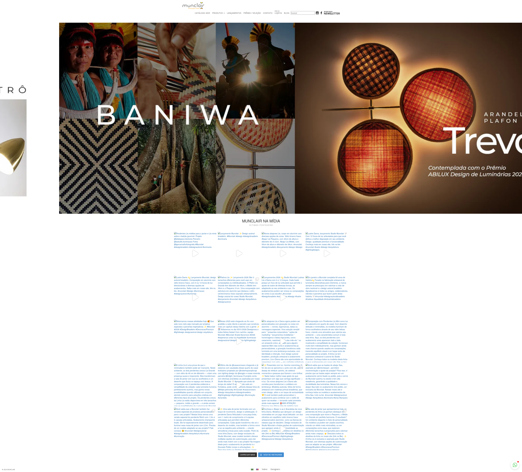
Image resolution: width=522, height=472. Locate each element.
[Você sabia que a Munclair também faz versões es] (195, 429)
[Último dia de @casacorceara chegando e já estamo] (239, 385)
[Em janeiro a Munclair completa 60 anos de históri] (327, 297)
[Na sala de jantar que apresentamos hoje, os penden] (327, 429)
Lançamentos (234, 13)
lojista (278, 12)
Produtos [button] (217, 13)
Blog (286, 13)
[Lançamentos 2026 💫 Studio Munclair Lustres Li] (283, 297)
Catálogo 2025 (202, 13)
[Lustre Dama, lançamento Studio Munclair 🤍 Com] (327, 253)
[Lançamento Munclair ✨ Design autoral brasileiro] (239, 253)
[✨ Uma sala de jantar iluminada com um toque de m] (239, 429)
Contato (267, 13)
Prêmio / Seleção (252, 13)
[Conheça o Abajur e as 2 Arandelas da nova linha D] (283, 429)
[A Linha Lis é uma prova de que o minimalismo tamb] (195, 385)
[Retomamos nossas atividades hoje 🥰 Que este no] (195, 341)
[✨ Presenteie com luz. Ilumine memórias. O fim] (283, 385)
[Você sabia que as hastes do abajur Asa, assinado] (327, 385)
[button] (515, 465)
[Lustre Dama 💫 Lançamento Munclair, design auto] (195, 297)
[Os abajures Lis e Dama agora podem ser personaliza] (283, 341)
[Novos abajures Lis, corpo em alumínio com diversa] (283, 253)
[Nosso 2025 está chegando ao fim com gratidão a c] (239, 341)
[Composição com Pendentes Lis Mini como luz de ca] (327, 341)
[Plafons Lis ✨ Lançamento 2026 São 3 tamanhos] (239, 297)
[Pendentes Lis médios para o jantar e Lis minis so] (195, 253)
